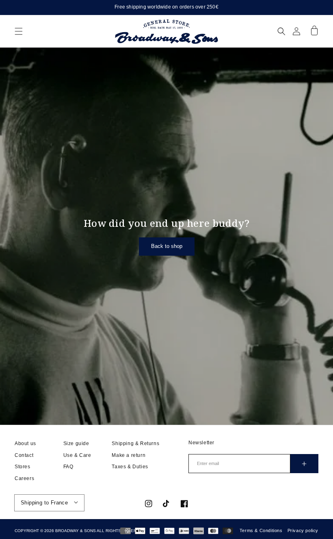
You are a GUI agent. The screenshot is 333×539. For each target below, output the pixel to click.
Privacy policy (303, 530)
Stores (22, 466)
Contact (24, 455)
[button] (19, 31)
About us (25, 443)
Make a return (128, 455)
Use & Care (77, 455)
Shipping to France (44, 503)
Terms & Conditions (261, 530)
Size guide (76, 443)
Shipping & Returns (135, 443)
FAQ (68, 466)
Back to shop (166, 246)
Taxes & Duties (130, 466)
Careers (24, 478)
